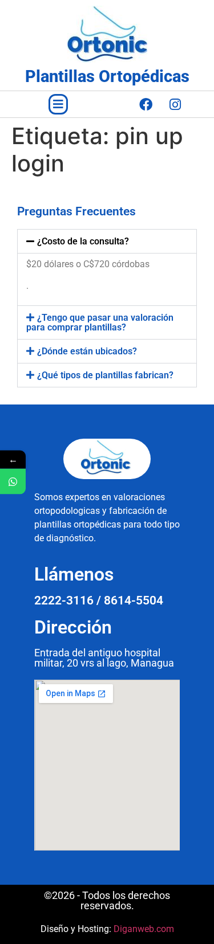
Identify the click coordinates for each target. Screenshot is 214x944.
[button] (58, 104)
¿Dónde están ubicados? (87, 351)
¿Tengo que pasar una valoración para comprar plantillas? (99, 322)
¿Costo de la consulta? (83, 241)
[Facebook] (146, 104)
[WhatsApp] (13, 481)
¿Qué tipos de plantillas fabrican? (105, 375)
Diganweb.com (144, 928)
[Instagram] (175, 104)
